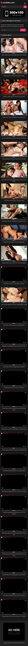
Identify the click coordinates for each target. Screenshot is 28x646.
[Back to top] (23, 641)
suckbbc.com (8, 2)
